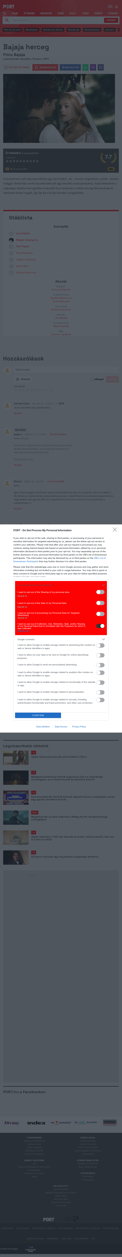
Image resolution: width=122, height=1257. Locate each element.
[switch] (100, 592)
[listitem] (61, 585)
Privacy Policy (79, 726)
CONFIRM (38, 715)
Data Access (61, 726)
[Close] (116, 531)
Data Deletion (43, 726)
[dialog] (61, 628)
